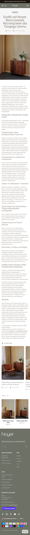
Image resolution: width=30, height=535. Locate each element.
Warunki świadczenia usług (7, 475)
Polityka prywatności (7, 479)
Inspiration (15, 12)
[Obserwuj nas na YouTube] (15, 514)
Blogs (18, 466)
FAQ (18, 464)
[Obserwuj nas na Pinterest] (11, 514)
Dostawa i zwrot (6, 460)
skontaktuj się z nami (21, 331)
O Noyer (19, 458)
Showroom (19, 461)
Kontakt (19, 455)
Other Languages (6, 463)
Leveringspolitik (6, 487)
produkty (11, 331)
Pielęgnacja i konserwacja (5, 456)
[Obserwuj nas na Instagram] (7, 514)
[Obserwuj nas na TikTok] (19, 514)
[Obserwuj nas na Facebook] (3, 514)
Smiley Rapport (6, 482)
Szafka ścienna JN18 (21, 421)
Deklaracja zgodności (7, 485)
